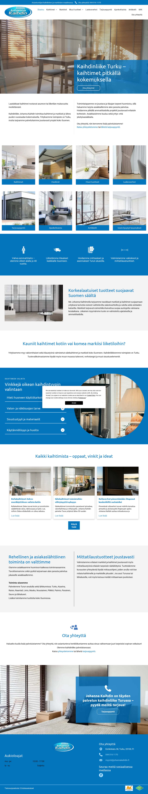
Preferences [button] (82, 398)
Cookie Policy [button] (91, 395)
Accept (74, 403)
